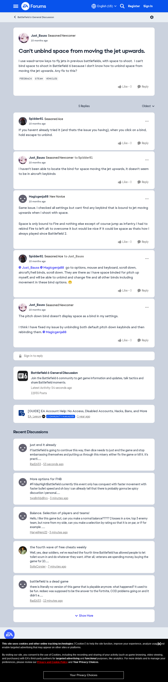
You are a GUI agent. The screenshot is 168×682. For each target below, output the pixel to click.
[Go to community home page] (33, 6)
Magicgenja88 (39, 196)
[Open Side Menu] (15, 6)
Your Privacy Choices (83, 675)
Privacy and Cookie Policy (52, 662)
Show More (86, 616)
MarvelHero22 (38, 532)
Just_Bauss (39, 35)
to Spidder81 (84, 157)
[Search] (122, 6)
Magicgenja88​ (53, 267)
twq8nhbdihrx (39, 498)
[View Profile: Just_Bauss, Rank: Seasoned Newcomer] (24, 38)
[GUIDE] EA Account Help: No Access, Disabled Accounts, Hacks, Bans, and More (87, 411)
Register (134, 6)
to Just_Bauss (74, 256)
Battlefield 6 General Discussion (36, 17)
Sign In (148, 6)
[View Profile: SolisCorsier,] (23, 550)
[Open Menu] (152, 17)
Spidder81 (36, 119)
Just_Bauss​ (30, 267)
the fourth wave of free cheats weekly (58, 547)
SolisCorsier (38, 566)
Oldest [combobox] (148, 106)
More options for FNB (46, 479)
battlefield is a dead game (49, 581)
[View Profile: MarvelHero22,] (23, 516)
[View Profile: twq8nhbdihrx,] (23, 482)
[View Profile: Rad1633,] (23, 448)
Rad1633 (35, 464)
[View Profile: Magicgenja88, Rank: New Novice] (23, 199)
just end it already (43, 445)
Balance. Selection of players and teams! (59, 513)
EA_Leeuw (34, 416)
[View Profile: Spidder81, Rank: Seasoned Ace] (23, 121)
